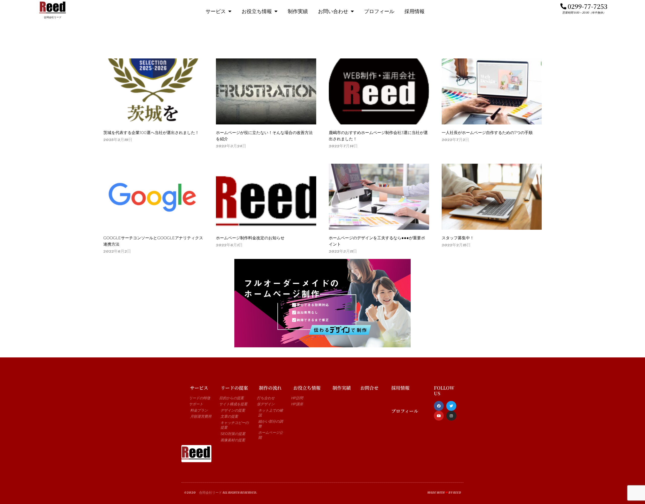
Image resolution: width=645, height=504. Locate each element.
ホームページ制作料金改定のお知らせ (250, 238)
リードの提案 (234, 387)
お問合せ (369, 387)
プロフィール (379, 11)
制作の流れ (270, 387)
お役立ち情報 (257, 11)
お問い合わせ (333, 11)
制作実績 (298, 11)
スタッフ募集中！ (458, 238)
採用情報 (414, 11)
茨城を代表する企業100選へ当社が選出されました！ (151, 132)
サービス (216, 11)
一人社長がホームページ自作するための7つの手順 (487, 132)
